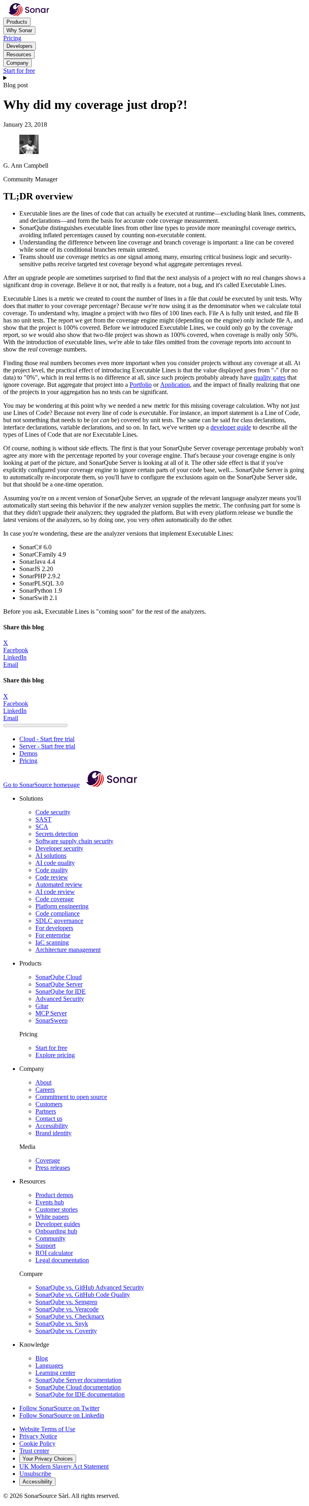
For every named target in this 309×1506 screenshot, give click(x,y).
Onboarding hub (56, 1231)
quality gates (270, 377)
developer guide (230, 427)
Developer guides (57, 1223)
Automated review (58, 884)
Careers (45, 1089)
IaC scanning (52, 942)
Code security (52, 812)
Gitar (41, 1006)
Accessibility (51, 1125)
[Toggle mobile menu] (154, 78)
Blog (41, 1358)
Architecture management (68, 949)
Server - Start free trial (47, 746)
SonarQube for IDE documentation (80, 1394)
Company (17, 63)
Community (50, 1238)
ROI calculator (54, 1252)
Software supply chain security (74, 841)
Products (16, 22)
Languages (49, 1365)
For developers (54, 928)
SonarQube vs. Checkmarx (69, 1316)
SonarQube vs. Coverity (66, 1330)
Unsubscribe (35, 1473)
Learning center (55, 1372)
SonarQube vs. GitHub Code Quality (82, 1294)
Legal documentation (62, 1260)
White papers (52, 1216)
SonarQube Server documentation (78, 1380)
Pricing (12, 38)
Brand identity (53, 1133)
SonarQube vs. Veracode (67, 1309)
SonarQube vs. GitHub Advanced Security (89, 1287)
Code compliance (57, 913)
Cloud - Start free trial (46, 739)
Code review (51, 877)
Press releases (52, 1167)
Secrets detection (56, 833)
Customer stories (56, 1209)
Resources (18, 54)
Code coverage (54, 899)
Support (45, 1245)
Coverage (47, 1160)
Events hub (49, 1202)
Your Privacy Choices (48, 1459)
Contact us (48, 1118)
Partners (45, 1111)
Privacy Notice (38, 1436)
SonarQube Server (58, 984)
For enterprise (52, 935)
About (43, 1082)
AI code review (55, 891)
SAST (43, 819)
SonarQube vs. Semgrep (66, 1301)
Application (175, 384)
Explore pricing (55, 1055)
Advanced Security (59, 998)
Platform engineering (62, 906)
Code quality (51, 870)
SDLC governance (59, 920)
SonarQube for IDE (60, 991)
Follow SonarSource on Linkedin (61, 1415)
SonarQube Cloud (58, 977)
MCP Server (51, 1013)
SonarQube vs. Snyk (61, 1323)
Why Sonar (19, 30)
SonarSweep (51, 1020)
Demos (28, 753)
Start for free (19, 70)
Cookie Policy (37, 1443)
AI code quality (55, 862)
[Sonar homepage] (29, 13)
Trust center (34, 1450)
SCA (41, 826)
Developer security (59, 848)
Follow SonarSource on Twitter (59, 1408)
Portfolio (141, 384)
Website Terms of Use (47, 1429)
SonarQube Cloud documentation (78, 1387)
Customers (48, 1104)
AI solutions (50, 855)
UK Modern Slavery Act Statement (64, 1466)
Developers (19, 46)
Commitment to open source (71, 1096)
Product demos (54, 1195)
